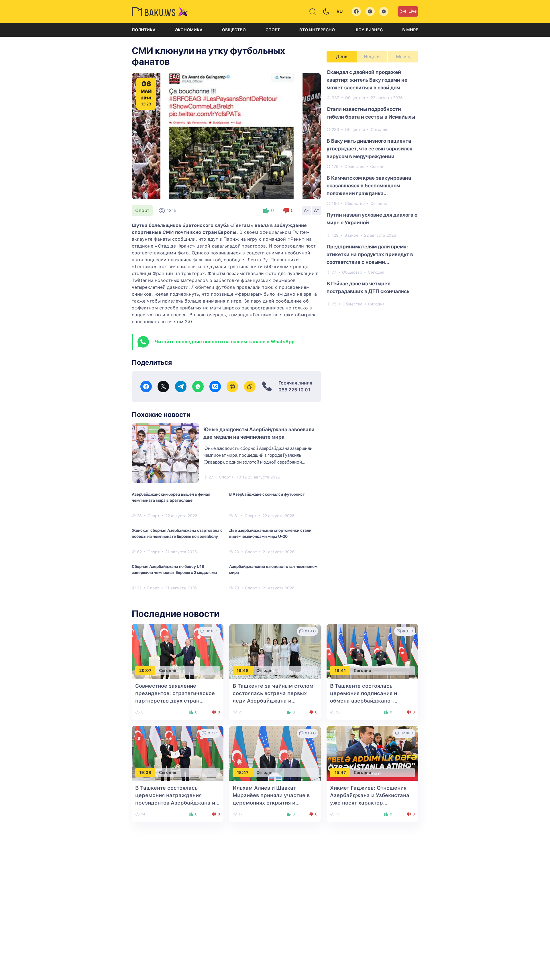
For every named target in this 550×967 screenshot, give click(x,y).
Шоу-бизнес (368, 30)
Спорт (273, 30)
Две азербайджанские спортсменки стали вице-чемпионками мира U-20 (270, 533)
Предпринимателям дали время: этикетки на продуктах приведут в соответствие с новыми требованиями (370, 255)
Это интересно (317, 30)
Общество (234, 30)
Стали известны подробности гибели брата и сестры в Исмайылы (371, 113)
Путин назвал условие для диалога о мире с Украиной (372, 218)
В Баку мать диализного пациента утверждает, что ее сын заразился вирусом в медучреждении (369, 148)
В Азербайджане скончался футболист (267, 494)
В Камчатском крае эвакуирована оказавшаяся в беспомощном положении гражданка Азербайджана (369, 186)
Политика (144, 30)
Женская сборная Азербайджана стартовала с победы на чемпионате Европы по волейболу (177, 533)
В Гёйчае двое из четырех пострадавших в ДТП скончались (368, 287)
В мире (410, 30)
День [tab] (341, 56)
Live (412, 11)
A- (306, 210)
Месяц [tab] (403, 56)
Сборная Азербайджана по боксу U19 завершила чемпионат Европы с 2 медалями (174, 569)
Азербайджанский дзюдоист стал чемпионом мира (273, 569)
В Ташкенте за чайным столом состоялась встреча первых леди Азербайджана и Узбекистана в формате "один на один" (273, 701)
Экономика (189, 30)
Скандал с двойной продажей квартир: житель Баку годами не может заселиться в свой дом (367, 80)
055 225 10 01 (294, 390)
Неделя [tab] (372, 56)
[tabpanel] (372, 187)
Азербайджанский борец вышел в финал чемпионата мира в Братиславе (171, 497)
